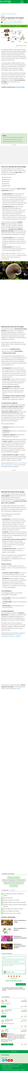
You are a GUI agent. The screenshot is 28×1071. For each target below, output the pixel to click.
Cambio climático (21, 880)
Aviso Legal (4, 1066)
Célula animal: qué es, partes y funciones (12, 913)
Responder (3, 1006)
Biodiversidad (7, 883)
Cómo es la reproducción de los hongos (14, 137)
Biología (14, 14)
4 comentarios (19, 19)
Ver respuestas (4, 1044)
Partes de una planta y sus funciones (11, 900)
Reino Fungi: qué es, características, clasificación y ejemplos (11, 636)
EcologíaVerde (3, 14)
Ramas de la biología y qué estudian (11, 911)
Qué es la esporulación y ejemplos (9, 465)
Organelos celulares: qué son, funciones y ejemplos (14, 902)
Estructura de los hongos (20, 463)
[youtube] (9, 1060)
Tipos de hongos (20, 87)
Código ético (22, 1069)
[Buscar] (26, 2)
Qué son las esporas (11, 255)
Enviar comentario (20, 984)
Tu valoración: (13, 978)
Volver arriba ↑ (14, 1052)
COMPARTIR (22, 2)
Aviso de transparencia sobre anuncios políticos (10, 1069)
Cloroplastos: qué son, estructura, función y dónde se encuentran (15, 905)
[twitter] (3, 1060)
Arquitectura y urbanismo (13, 877)
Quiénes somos (19, 1064)
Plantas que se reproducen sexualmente (20, 937)
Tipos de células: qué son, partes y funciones (13, 909)
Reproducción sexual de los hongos (13, 140)
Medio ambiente (10, 14)
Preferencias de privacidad (6, 1068)
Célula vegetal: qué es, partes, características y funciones (13, 895)
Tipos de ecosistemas (8, 898)
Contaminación (13, 886)
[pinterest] (11, 1060)
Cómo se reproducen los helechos (20, 929)
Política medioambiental (17, 883)
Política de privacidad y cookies (13, 1066)
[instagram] (6, 1060)
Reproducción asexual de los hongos (13, 141)
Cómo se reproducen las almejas (20, 921)
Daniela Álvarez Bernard (8, 22)
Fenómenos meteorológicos (9, 880)
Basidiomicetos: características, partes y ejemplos (20, 946)
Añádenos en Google (22, 45)
